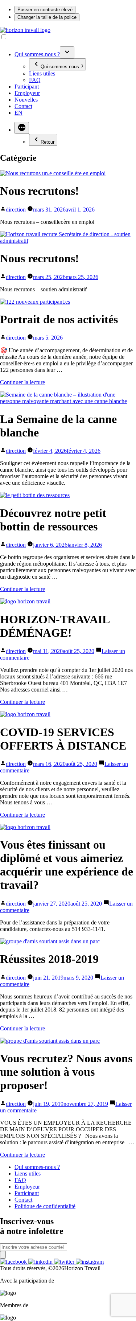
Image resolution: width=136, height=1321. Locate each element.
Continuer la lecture (22, 382)
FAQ (35, 80)
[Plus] (22, 128)
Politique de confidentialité (45, 1206)
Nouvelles (26, 100)
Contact (23, 106)
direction (16, 209)
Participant (27, 86)
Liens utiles (42, 73)
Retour (47, 142)
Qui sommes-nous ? (37, 54)
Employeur (27, 93)
